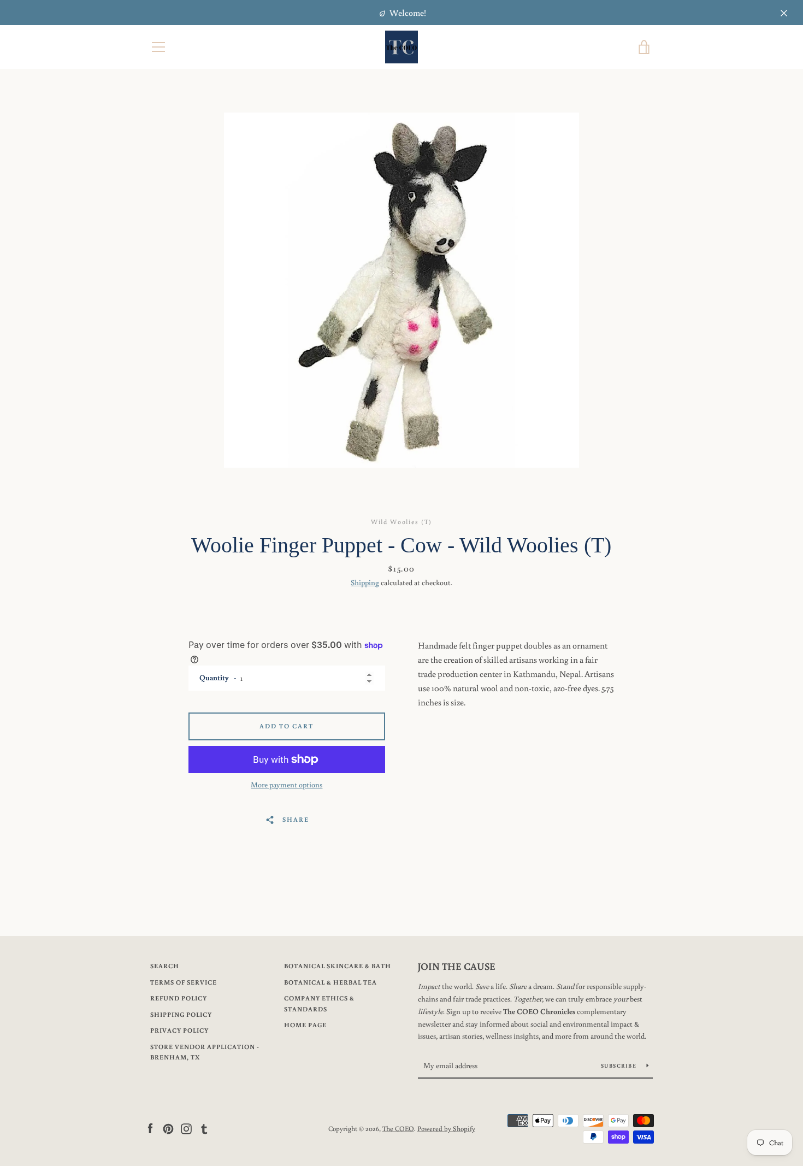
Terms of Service (183, 982)
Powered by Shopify (446, 1128)
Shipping (365, 582)
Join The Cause (456, 966)
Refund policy (178, 998)
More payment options (286, 785)
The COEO (398, 1128)
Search (164, 966)
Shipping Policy (181, 1014)
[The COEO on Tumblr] (204, 1127)
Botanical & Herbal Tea (330, 982)
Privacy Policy (179, 1030)
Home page (305, 1025)
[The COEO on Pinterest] (168, 1127)
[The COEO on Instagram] (186, 1127)
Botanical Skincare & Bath (337, 966)
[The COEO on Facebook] (150, 1127)
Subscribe (620, 1065)
